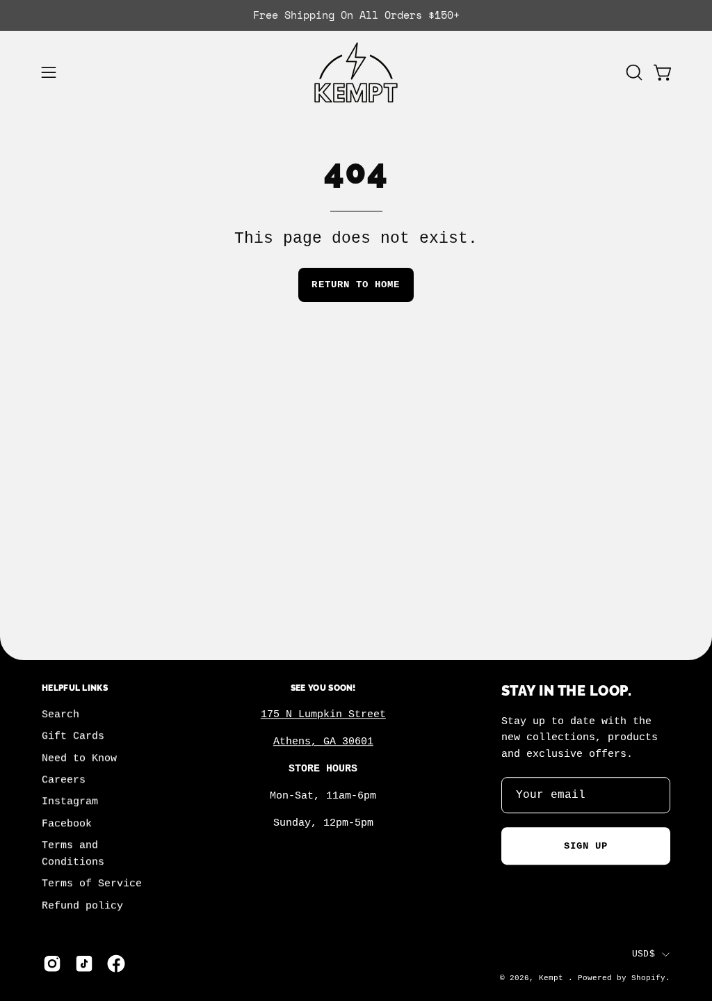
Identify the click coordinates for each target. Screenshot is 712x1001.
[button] (632, 72)
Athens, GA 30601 (323, 742)
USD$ (643, 954)
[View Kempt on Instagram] (52, 963)
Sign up (586, 845)
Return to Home (356, 284)
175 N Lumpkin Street (323, 715)
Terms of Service (92, 884)
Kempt (553, 978)
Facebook (67, 823)
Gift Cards (73, 736)
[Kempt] (356, 72)
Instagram (70, 802)
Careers (64, 780)
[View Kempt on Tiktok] (84, 963)
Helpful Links (75, 687)
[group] (356, 15)
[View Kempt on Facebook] (116, 963)
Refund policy (82, 905)
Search (60, 715)
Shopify (648, 978)
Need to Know (79, 758)
